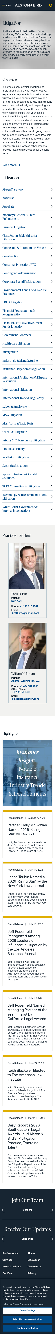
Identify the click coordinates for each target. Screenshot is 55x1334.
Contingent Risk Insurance (19, 273)
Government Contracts (16, 335)
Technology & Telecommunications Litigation (24, 496)
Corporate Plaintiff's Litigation (21, 281)
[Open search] (51, 5)
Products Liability (13, 449)
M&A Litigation (12, 415)
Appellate (8, 206)
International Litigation (17, 389)
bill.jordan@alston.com (25, 699)
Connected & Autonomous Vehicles (24, 247)
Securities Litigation (15, 465)
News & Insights (11, 1266)
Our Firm (7, 1273)
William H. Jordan (23, 673)
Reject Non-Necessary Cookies (27, 1319)
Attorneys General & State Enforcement (18, 217)
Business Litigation (14, 227)
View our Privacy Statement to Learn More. (24, 1304)
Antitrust (8, 198)
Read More (9, 165)
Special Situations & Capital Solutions (19, 476)
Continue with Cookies (27, 1328)
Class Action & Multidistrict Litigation (19, 237)
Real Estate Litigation (15, 457)
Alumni (31, 1253)
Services (7, 1260)
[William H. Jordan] (27, 646)
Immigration (10, 352)
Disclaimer (34, 1260)
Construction (10, 256)
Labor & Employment (15, 406)
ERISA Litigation (12, 302)
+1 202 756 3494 (21, 692)
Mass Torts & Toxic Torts (17, 423)
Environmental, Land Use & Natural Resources (24, 292)
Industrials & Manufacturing (20, 360)
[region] (27, 1306)
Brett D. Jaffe (19, 593)
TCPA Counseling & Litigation (21, 486)
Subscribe (27, 1239)
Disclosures (34, 1266)
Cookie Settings (27, 1311)
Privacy (32, 1273)
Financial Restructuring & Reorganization (18, 312)
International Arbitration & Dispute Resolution (24, 379)
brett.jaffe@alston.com (25, 613)
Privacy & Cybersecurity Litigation (23, 440)
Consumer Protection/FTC (19, 264)
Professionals (10, 1253)
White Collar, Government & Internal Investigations (20, 509)
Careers (27, 1210)
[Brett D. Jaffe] (27, 566)
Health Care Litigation (16, 343)
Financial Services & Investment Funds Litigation (22, 325)
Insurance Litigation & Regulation (23, 369)
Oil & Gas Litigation (14, 432)
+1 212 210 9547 (29, 606)
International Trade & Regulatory (23, 398)
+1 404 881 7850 (29, 686)
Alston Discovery (12, 189)
